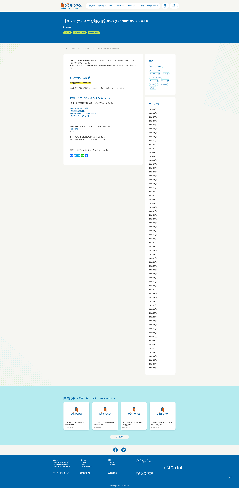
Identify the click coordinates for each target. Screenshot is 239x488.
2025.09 (152, 109)
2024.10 (152, 152)
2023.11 (152, 195)
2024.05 (152, 172)
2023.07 (152, 211)
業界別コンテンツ (86, 473)
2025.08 (152, 113)
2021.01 (152, 329)
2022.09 (152, 250)
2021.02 (152, 325)
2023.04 (152, 223)
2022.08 (152, 254)
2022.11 (152, 242)
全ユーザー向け (162, 84)
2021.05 (152, 313)
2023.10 (152, 199)
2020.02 (152, 368)
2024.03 (152, 180)
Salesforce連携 (165, 81)
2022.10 (152, 246)
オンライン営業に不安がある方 (61, 462)
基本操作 (84, 464)
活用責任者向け (152, 6)
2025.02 (152, 137)
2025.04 (152, 129)
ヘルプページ (174, 7)
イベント (74, 132)
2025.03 (152, 133)
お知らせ (152, 66)
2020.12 (152, 333)
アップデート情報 (155, 74)
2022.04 (152, 270)
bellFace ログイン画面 (79, 108)
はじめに (92, 6)
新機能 (160, 66)
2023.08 (152, 207)
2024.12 (152, 144)
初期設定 (84, 462)
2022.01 (152, 282)
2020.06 (152, 352)
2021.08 (152, 301)
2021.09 (152, 297)
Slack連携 (166, 74)
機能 (111, 6)
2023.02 (152, 231)
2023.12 (152, 191)
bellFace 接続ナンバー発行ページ (83, 113)
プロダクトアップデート (77, 48)
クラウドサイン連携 (155, 77)
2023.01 (152, 235)
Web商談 (152, 84)
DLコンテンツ (133, 6)
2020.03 (152, 364)
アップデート (120, 6)
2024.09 (152, 156)
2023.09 (152, 203)
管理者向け (153, 88)
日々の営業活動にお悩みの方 (61, 464)
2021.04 (152, 317)
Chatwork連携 (154, 81)
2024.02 (152, 184)
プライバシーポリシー (143, 474)
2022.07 (152, 258)
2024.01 (152, 188)
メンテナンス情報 (155, 70)
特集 (142, 6)
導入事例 (74, 129)
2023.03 (152, 227)
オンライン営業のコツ (87, 466)
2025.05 (152, 125)
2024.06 (152, 168)
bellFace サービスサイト (80, 116)
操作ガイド (102, 6)
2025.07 (152, 117)
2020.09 (152, 344)
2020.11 (152, 336)
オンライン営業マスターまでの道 (62, 466)
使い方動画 (112, 464)
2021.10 (152, 293)
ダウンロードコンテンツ (61, 473)
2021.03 (152, 321)
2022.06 (152, 262)
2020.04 (152, 360)
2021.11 (152, 289)
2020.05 (152, 356)
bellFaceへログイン (142, 462)
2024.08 (152, 160)
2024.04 (152, 176)
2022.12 (152, 238)
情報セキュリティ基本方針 (145, 473)
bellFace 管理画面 (78, 111)
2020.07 (152, 348)
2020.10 (152, 340)
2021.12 (152, 286)
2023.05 (152, 219)
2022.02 (152, 278)
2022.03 (152, 274)
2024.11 (152, 148)
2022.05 (152, 266)
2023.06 (152, 215)
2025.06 (152, 121)
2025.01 (152, 140)
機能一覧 (112, 462)
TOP (66, 48)
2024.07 (152, 164)
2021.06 (152, 309)
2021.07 (152, 305)
